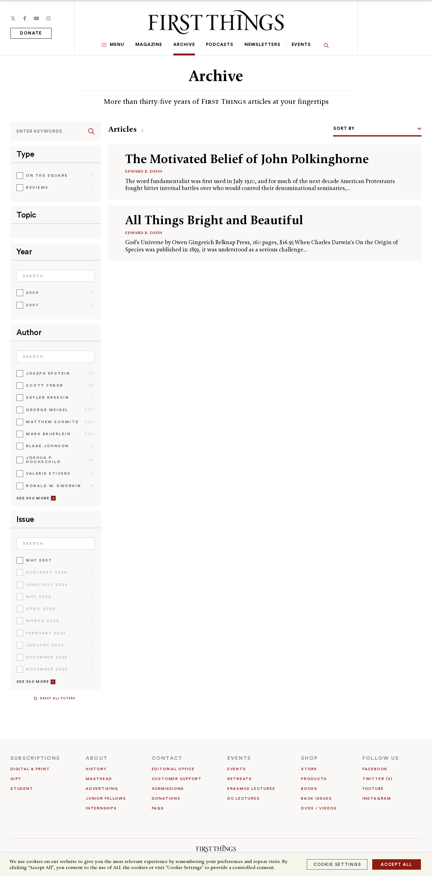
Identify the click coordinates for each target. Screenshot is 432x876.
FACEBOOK (374, 769)
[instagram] (48, 18)
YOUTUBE (373, 788)
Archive (184, 44)
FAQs (158, 808)
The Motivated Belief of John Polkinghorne (247, 159)
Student (21, 788)
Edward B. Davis (144, 171)
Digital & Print (30, 769)
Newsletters (262, 44)
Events (301, 44)
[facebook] (24, 18)
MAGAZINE (148, 44)
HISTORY (96, 769)
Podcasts (219, 44)
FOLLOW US (380, 758)
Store (309, 769)
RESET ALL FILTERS (58, 698)
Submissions (168, 788)
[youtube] (36, 18)
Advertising (102, 788)
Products (314, 779)
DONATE (31, 33)
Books (309, 788)
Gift (16, 779)
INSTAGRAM (376, 798)
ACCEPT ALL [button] (396, 864)
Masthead (99, 779)
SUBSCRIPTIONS (35, 758)
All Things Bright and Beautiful (214, 220)
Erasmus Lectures (251, 788)
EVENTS (239, 758)
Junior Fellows (106, 798)
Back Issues (316, 798)
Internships (101, 808)
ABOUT (97, 758)
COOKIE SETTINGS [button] (337, 864)
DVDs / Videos (319, 808)
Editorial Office (173, 769)
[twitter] (12, 18)
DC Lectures (243, 798)
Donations (166, 798)
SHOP (309, 758)
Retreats (239, 779)
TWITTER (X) (377, 779)
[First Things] (216, 22)
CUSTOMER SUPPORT (177, 779)
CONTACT (167, 758)
